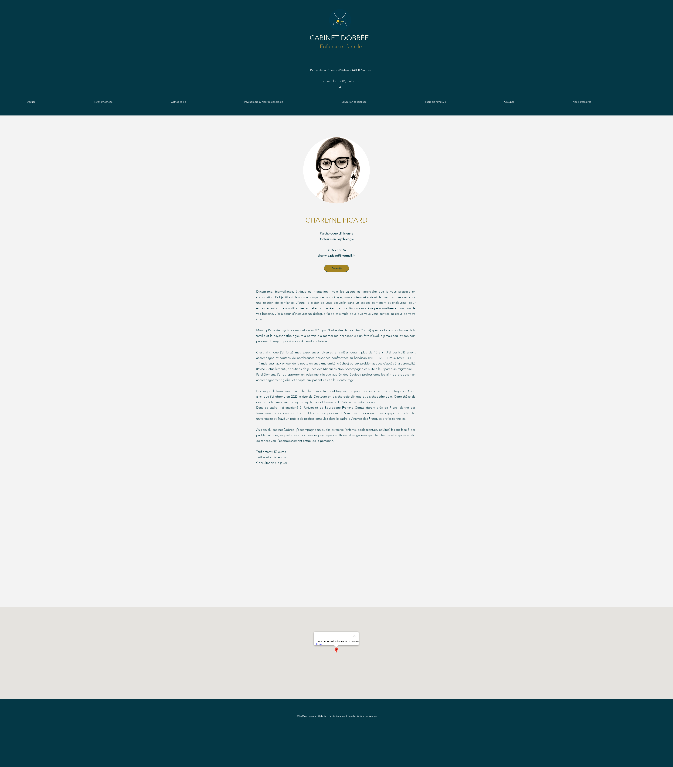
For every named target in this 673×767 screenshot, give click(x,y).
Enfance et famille (340, 46)
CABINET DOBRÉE (339, 38)
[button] (130, 101)
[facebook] (340, 88)
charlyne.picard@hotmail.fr (336, 255)
